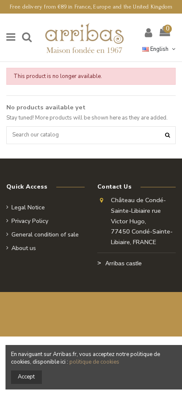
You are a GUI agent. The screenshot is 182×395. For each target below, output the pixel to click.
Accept (26, 377)
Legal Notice (28, 207)
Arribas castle (123, 263)
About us (23, 248)
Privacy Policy (29, 221)
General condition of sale (45, 235)
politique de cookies (94, 362)
